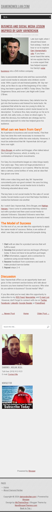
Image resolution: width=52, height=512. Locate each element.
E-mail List (44, 297)
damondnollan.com (15, 6)
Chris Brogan (6, 150)
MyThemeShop (22, 502)
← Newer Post (8, 313)
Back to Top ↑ (26, 508)
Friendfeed (40, 303)
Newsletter (30, 297)
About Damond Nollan (13, 490)
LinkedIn (14, 303)
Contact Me (13, 374)
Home (26, 313)
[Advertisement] (26, 438)
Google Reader (25, 303)
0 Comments (26, 35)
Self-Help (34, 35)
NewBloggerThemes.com (26, 505)
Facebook (5, 303)
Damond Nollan (6, 35)
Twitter (44, 300)
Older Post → (43, 313)
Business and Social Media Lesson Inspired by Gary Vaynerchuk (23, 28)
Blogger (32, 471)
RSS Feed (20, 297)
